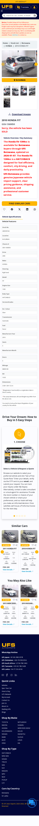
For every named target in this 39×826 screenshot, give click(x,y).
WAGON (5, 771)
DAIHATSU (21, 734)
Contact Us (6, 700)
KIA (19, 743)
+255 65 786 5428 (14, 666)
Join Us (4, 703)
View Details (8, 570)
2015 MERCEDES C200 (9, 604)
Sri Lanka (5, 796)
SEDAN (4, 759)
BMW (4, 737)
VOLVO (20, 731)
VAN (3, 765)
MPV (3, 774)
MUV (3, 777)
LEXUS (20, 740)
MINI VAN (5, 756)
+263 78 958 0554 (14, 660)
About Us (5, 706)
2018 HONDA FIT (29, 548)
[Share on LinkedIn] (27, 209)
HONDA (9, 46)
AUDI (3, 740)
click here (15, 35)
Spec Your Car (7, 688)
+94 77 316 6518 (12, 669)
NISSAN (4, 734)
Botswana (26, 43)
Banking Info (6, 709)
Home (5, 43)
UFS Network (6, 694)
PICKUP (4, 780)
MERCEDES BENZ (24, 728)
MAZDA (4, 725)
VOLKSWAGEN (7, 731)
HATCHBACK (6, 753)
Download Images (21, 114)
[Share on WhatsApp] (34, 209)
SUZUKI (20, 737)
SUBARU (21, 725)
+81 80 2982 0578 (12, 657)
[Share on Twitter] (19, 209)
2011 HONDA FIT (10, 548)
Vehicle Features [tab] (9, 221)
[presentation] (3, 64)
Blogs (4, 712)
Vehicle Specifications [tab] (11, 217)
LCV (3, 783)
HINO (4, 743)
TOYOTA (5, 722)
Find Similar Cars (19, 203)
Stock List (15, 43)
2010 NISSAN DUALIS (27, 604)
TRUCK (4, 762)
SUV (3, 768)
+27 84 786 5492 (14, 663)
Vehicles (4, 685)
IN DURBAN (20, 80)
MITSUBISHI (22, 722)
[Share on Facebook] (11, 209)
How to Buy (6, 691)
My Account (6, 697)
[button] (14, 516)
